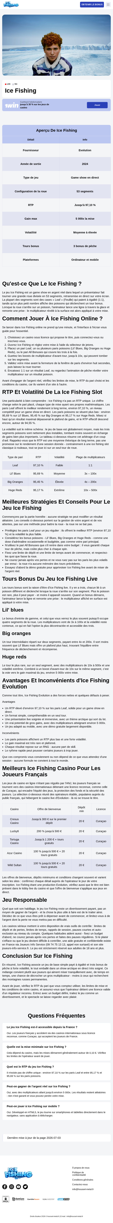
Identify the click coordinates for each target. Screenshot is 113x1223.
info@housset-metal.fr (83, 1189)
